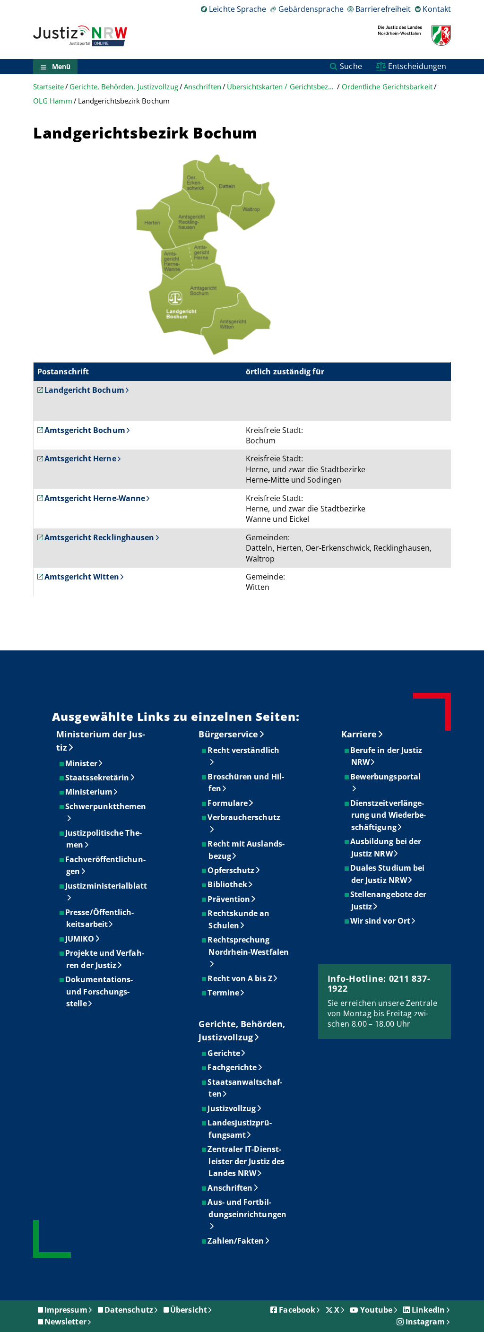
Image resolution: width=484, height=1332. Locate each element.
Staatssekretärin (97, 777)
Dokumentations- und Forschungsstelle (99, 991)
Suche (351, 66)
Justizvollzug (232, 1108)
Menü (61, 66)
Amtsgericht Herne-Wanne (94, 498)
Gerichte (224, 1053)
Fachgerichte (232, 1067)
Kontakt (437, 9)
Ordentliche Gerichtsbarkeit (387, 87)
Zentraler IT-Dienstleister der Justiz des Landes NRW (246, 1161)
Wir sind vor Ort (380, 921)
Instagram (425, 1321)
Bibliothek (227, 884)
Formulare (228, 803)
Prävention (229, 899)
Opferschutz (231, 870)
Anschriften (202, 87)
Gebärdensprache (310, 9)
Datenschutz (128, 1310)
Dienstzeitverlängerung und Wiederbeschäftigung (388, 815)
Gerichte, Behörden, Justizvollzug (123, 87)
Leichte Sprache (237, 9)
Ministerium (89, 792)
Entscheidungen (417, 66)
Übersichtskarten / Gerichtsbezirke (281, 87)
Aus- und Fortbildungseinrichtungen (247, 1208)
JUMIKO (80, 939)
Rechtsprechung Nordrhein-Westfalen (248, 945)
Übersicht (188, 1310)
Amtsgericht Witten (81, 576)
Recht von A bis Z (240, 978)
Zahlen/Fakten (236, 1241)
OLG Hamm (52, 101)
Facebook (297, 1310)
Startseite (48, 87)
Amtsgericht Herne (80, 458)
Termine (223, 992)
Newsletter (65, 1321)
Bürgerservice (228, 734)
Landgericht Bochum (84, 390)
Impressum (65, 1310)
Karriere (359, 734)
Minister (81, 763)
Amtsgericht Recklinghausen (99, 537)
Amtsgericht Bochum (84, 430)
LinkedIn (428, 1310)
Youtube (376, 1310)
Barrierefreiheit (383, 9)
